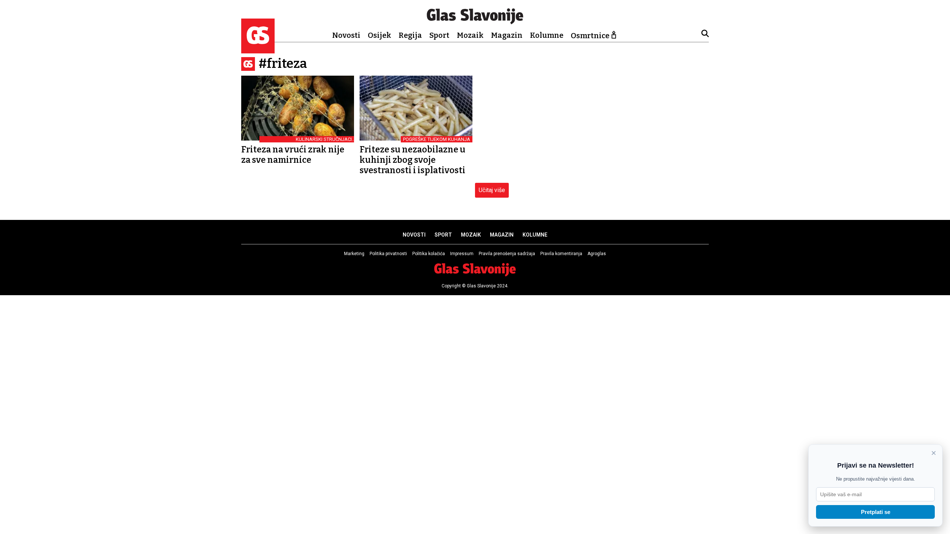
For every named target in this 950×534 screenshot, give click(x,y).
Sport (439, 35)
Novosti (346, 35)
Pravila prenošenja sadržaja (507, 253)
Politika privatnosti (388, 253)
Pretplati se (875, 512)
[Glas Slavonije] (258, 50)
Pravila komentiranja (561, 253)
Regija (410, 35)
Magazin (506, 35)
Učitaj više (492, 190)
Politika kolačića (428, 253)
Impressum (462, 253)
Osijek (379, 35)
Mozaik (470, 35)
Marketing (354, 253)
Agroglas (596, 253)
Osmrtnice (590, 35)
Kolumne (546, 35)
